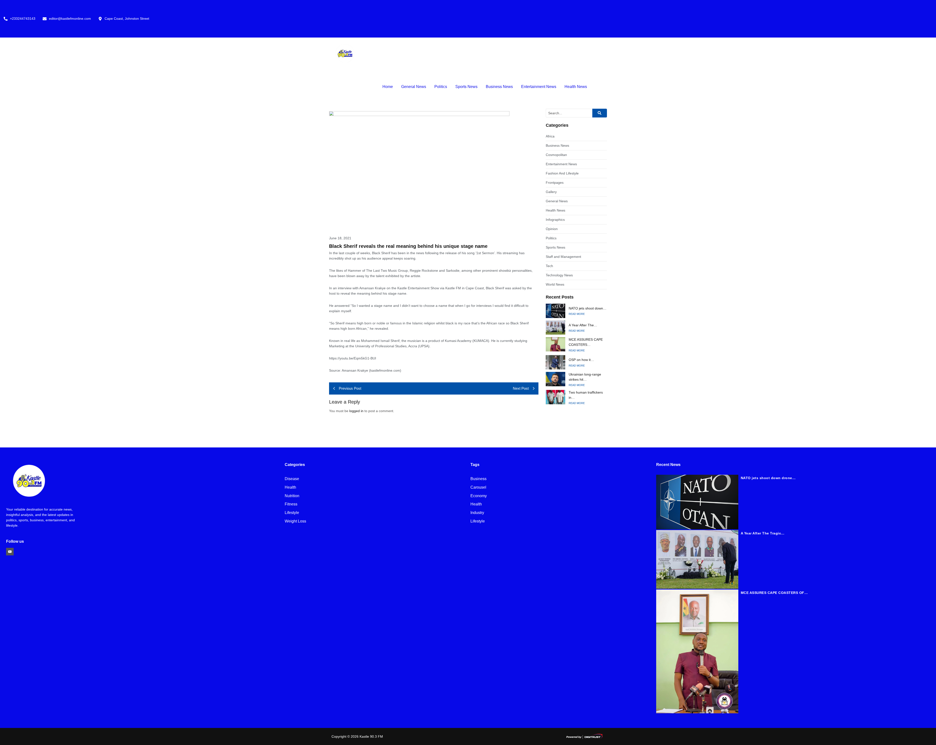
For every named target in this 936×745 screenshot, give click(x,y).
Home (387, 87)
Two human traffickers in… (586, 394)
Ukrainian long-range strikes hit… (585, 376)
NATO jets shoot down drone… (768, 478)
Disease (292, 479)
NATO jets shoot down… (587, 308)
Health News (576, 87)
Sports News (466, 87)
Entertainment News (538, 87)
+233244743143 (22, 18)
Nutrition (292, 496)
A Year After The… (583, 325)
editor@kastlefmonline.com (70, 18)
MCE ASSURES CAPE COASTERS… (586, 342)
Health (290, 487)
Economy (478, 496)
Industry (477, 512)
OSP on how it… (581, 360)
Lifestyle (292, 512)
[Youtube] (10, 551)
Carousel (478, 487)
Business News (499, 87)
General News (413, 87)
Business (478, 479)
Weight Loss (295, 521)
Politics (440, 87)
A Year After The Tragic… (763, 533)
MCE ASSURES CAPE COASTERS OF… (774, 593)
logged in (356, 411)
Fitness (291, 504)
